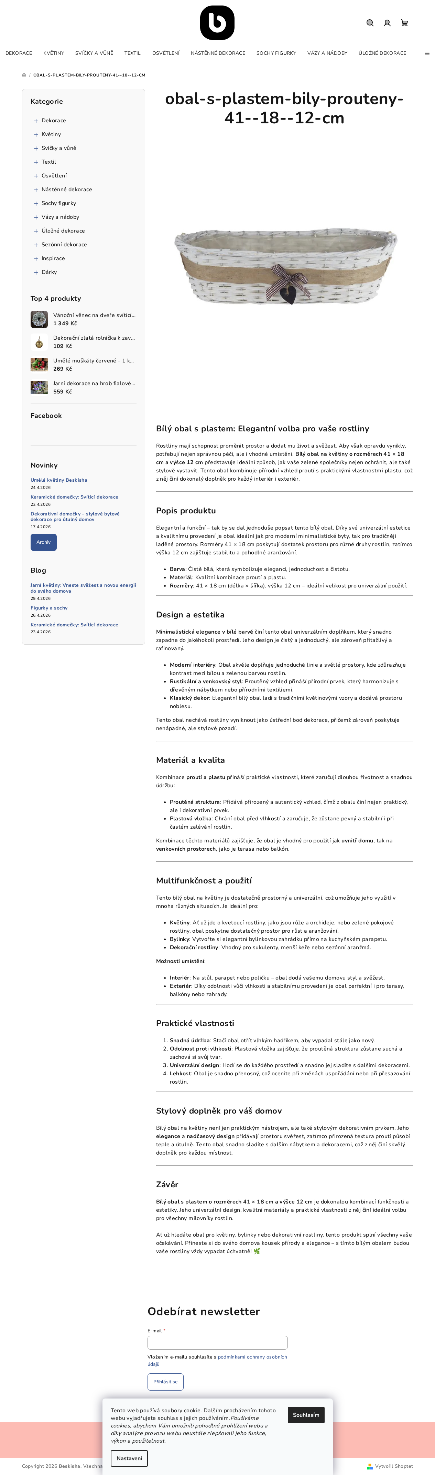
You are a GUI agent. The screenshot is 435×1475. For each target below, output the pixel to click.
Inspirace (53, 258)
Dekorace (54, 120)
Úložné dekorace (63, 231)
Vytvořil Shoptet (394, 1466)
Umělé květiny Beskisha (59, 480)
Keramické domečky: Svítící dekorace (75, 497)
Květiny (51, 134)
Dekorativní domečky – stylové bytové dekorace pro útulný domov (75, 517)
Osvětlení (54, 176)
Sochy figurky (59, 203)
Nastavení (129, 1458)
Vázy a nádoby (60, 217)
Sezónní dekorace (64, 244)
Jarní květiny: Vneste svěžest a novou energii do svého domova (84, 588)
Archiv (43, 542)
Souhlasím (306, 1415)
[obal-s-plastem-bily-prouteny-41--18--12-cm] (284, 264)
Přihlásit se (165, 1382)
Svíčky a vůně (59, 148)
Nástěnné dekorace (67, 189)
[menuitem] (18, 53)
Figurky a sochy (49, 608)
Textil (49, 162)
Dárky (49, 272)
